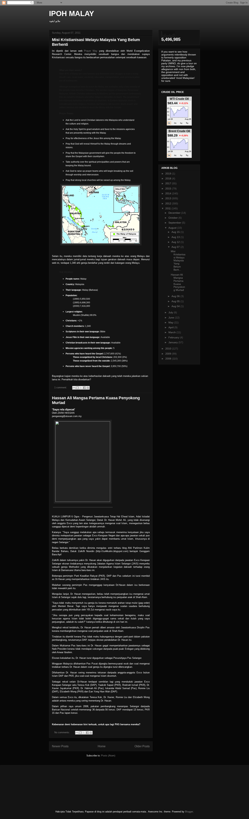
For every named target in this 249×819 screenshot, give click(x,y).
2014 (168, 193)
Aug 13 (176, 237)
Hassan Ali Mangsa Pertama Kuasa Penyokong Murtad (178, 282)
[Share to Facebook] (84, 388)
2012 (168, 203)
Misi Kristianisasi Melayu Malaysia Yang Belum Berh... (178, 260)
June (171, 317)
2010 (168, 348)
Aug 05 (176, 301)
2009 (168, 353)
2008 (168, 358)
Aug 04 (176, 306)
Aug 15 (176, 231)
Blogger (189, 811)
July (171, 312)
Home (102, 746)
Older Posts (142, 746)
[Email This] (74, 388)
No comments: (62, 732)
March (172, 332)
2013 (168, 198)
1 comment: (61, 387)
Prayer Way (90, 50)
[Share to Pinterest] (88, 388)
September (175, 222)
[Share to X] (81, 388)
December (174, 212)
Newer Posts (60, 746)
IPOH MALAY (71, 13)
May (171, 322)
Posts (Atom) (108, 755)
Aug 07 (176, 246)
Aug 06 (176, 296)
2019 (168, 173)
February (174, 337)
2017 (168, 183)
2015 (168, 188)
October (173, 217)
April (171, 327)
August (172, 227)
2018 (168, 178)
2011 (168, 208)
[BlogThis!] (77, 388)
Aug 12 (176, 242)
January (173, 342)
